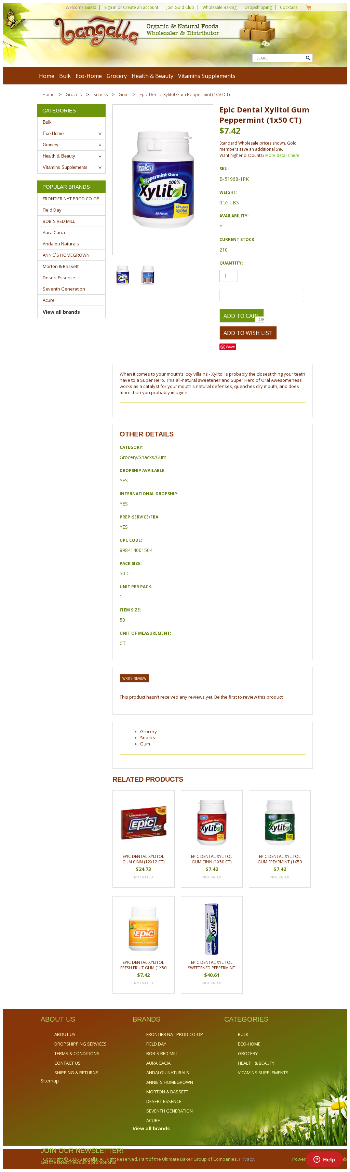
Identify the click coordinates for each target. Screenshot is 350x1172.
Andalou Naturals (61, 244)
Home (48, 94)
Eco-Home (89, 76)
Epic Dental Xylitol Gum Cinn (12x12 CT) (143, 859)
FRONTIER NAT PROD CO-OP (71, 199)
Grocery (117, 76)
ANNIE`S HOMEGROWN (66, 255)
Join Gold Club (180, 7)
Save (230, 346)
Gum (124, 94)
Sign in (110, 7)
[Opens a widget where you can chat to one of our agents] (324, 1160)
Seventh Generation (64, 289)
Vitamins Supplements (206, 76)
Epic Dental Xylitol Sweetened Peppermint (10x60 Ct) (211, 965)
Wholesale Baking (219, 7)
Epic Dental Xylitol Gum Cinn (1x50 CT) (211, 859)
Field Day (52, 210)
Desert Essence (59, 277)
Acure (49, 300)
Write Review (134, 678)
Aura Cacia (54, 232)
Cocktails (288, 7)
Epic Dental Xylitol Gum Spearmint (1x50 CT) (280, 859)
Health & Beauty (152, 76)
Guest (90, 7)
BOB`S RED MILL (59, 221)
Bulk (65, 76)
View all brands (61, 312)
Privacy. (246, 1159)
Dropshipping (258, 7)
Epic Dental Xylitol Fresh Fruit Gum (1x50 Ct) (143, 965)
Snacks (100, 94)
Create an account (140, 7)
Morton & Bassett (61, 266)
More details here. (282, 155)
